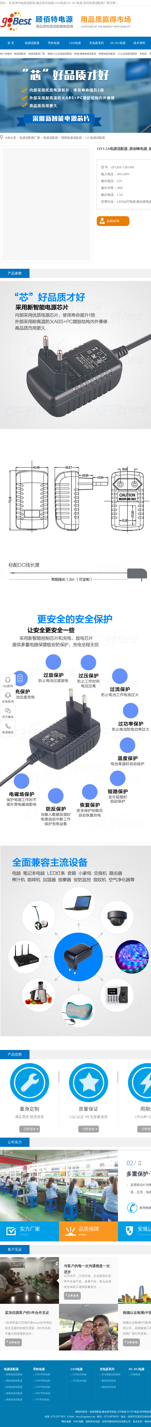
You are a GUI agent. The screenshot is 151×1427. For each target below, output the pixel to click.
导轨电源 (54, 43)
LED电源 (75, 43)
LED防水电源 (80, 1380)
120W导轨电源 (42, 1387)
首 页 (10, 43)
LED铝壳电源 (80, 1374)
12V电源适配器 (95, 137)
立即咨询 (29, 1129)
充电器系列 (96, 43)
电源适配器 (32, 43)
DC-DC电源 (117, 43)
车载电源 (135, 1374)
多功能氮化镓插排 (111, 1374)
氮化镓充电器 (109, 1380)
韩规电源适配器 (107, 53)
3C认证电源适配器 (128, 53)
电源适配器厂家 (36, 53)
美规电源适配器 (14, 1374)
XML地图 (78, 1421)
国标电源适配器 (14, 1380)
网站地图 (66, 1421)
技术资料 (139, 43)
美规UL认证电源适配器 (59, 53)
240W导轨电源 (42, 1374)
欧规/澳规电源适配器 (85, 53)
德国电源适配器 (71, 137)
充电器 (143, 53)
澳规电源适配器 (14, 1399)
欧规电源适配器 (14, 1387)
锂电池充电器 (109, 1387)
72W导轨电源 (42, 1399)
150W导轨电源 (42, 1380)
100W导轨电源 (42, 1393)
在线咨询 (113, 221)
